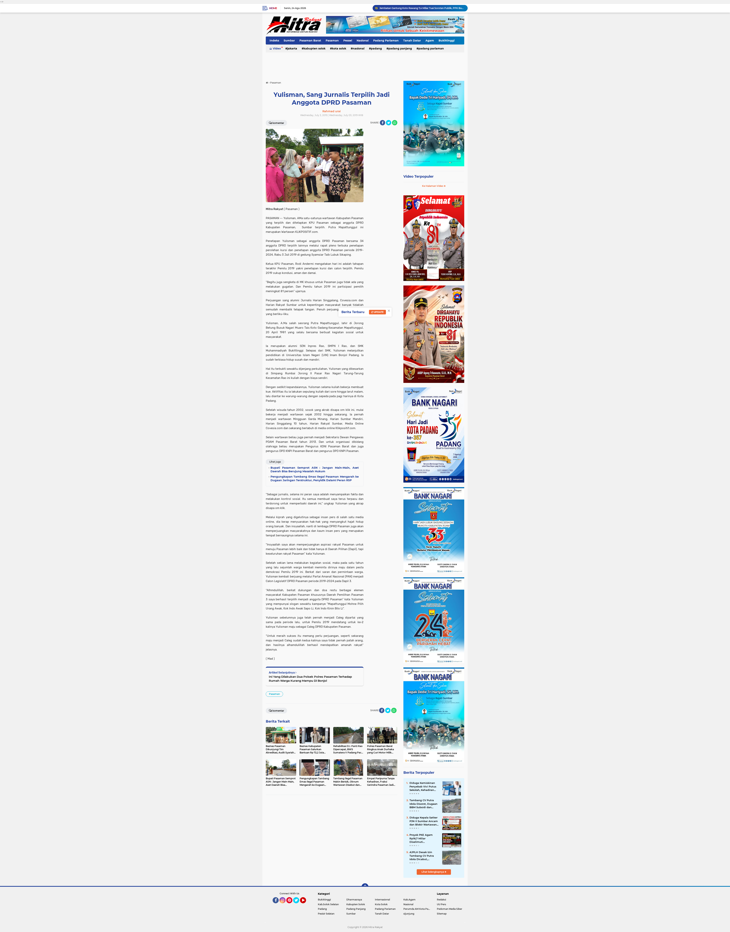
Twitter (298, 905)
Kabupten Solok (314, 48)
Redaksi (441, 899)
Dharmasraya (354, 899)
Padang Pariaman (386, 40)
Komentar (278, 123)
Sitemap (442, 913)
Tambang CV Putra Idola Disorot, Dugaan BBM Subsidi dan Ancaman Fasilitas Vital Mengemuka (423, 804)
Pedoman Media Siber (449, 908)
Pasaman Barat (310, 40)
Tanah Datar (412, 40)
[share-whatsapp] (394, 122)
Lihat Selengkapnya (433, 871)
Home (273, 8)
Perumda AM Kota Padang (417, 908)
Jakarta (292, 48)
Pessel (347, 40)
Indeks (274, 40)
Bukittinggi (447, 40)
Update (378, 312)
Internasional (382, 899)
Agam (429, 40)
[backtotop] (365, 886)
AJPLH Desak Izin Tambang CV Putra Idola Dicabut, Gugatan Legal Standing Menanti (421, 856)
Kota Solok (339, 48)
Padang (376, 48)
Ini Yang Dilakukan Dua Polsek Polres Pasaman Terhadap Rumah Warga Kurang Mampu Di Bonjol (310, 678)
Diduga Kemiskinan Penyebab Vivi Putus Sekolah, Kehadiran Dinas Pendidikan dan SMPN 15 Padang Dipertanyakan (423, 786)
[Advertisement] (365, 64)
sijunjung (408, 913)
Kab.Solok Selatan (328, 904)
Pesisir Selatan (326, 913)
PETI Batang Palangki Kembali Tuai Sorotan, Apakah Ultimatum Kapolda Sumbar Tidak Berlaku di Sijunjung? (421, 8)
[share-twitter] (388, 122)
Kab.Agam (409, 899)
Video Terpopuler (418, 176)
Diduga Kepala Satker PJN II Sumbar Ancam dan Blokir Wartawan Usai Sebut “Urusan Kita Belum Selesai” (423, 821)
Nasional (363, 40)
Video (277, 48)
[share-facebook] (382, 122)
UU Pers (441, 904)
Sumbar (289, 40)
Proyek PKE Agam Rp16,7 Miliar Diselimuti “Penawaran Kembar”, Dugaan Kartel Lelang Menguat (423, 838)
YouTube (305, 905)
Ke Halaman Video (433, 185)
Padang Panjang (400, 48)
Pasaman (332, 40)
